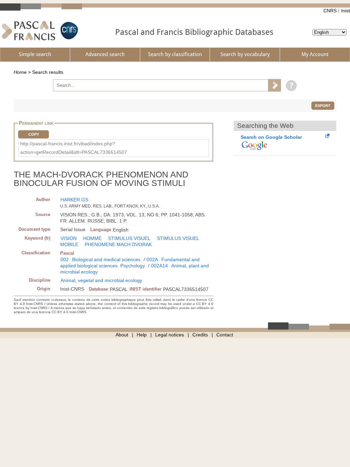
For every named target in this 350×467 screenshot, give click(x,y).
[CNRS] (68, 30)
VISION (68, 238)
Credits (200, 334)
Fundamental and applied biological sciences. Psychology (130, 262)
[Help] (289, 85)
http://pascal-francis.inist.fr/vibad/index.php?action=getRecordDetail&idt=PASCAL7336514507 (73, 148)
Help (142, 334)
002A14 (159, 265)
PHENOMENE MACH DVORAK (118, 244)
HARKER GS (74, 199)
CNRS (330, 10)
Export (323, 106)
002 (64, 259)
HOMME (92, 238)
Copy (33, 134)
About (122, 334)
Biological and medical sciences (106, 259)
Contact (224, 334)
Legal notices (169, 334)
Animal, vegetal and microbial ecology (101, 280)
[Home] (28, 30)
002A (152, 259)
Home (20, 72)
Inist (345, 10)
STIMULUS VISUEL (129, 238)
